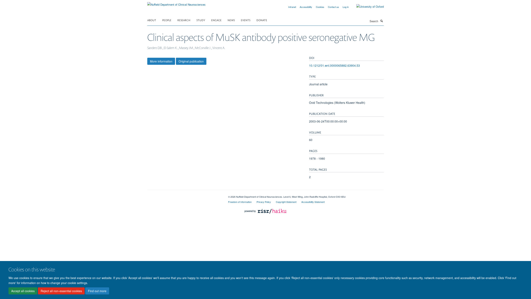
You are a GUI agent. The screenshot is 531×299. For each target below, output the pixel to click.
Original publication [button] (191, 61)
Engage (216, 20)
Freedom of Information (240, 201)
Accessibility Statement (313, 201)
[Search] (381, 20)
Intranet (292, 7)
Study (200, 20)
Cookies (320, 7)
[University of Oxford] (367, 6)
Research (183, 20)
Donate (261, 20)
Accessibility (306, 7)
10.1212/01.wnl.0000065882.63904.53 (334, 65)
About (151, 20)
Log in (346, 7)
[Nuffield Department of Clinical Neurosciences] (176, 3)
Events (245, 20)
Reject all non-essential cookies (61, 291)
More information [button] (161, 61)
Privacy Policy (264, 201)
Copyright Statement (286, 201)
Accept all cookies (23, 291)
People (166, 20)
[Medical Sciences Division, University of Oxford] (184, 195)
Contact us (333, 7)
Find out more (97, 291)
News (231, 20)
